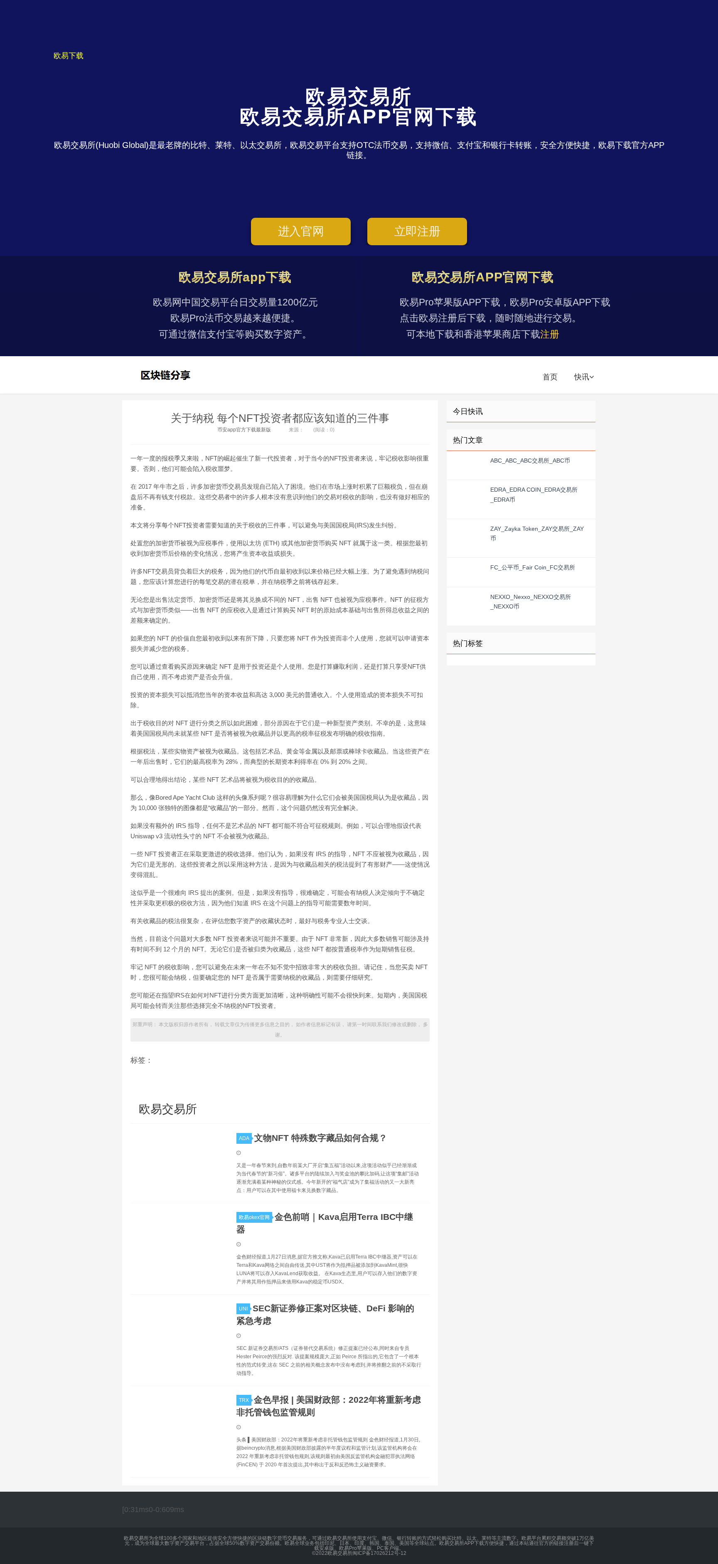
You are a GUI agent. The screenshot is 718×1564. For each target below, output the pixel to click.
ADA (244, 1138)
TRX (244, 1400)
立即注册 (417, 231)
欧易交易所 (166, 374)
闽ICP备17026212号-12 (379, 1553)
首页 (550, 377)
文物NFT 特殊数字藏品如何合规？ (320, 1138)
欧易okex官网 (254, 1217)
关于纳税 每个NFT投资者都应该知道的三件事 (280, 418)
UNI (243, 1309)
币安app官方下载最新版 (244, 430)
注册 (549, 334)
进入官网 (301, 231)
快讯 (581, 377)
